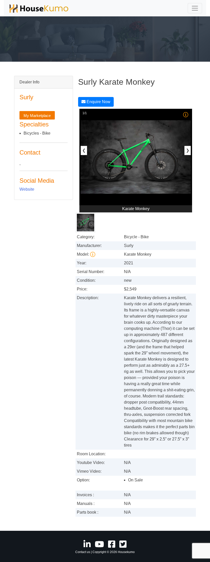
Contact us (82, 552)
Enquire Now (98, 102)
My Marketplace (37, 115)
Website (26, 189)
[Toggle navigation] (195, 8)
